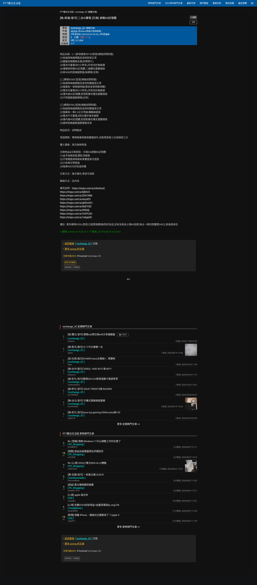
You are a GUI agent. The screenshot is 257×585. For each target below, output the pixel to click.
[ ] (76, 338)
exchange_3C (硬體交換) (86, 12)
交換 (80, 243)
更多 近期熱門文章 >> (128, 424)
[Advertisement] (128, 300)
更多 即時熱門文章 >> (128, 526)
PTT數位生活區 (67, 12)
